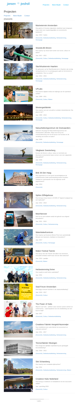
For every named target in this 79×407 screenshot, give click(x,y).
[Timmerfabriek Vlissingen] (18, 348)
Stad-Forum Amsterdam (46, 287)
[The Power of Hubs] (18, 309)
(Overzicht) (39, 38)
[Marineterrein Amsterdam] (18, 30)
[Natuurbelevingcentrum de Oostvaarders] (18, 133)
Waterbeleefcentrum (44, 232)
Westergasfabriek (43, 107)
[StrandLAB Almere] (18, 52)
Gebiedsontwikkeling (49, 38)
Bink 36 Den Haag (43, 173)
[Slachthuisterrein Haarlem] (18, 71)
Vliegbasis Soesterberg (45, 150)
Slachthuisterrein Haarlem (47, 66)
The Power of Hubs (44, 304)
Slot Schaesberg (43, 362)
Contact (66, 5)
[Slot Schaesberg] (18, 366)
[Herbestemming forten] (18, 274)
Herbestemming (61, 38)
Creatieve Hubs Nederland (47, 379)
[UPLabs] (18, 93)
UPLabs (39, 89)
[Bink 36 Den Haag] (18, 177)
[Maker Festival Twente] (18, 255)
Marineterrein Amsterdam (46, 25)
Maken (50, 99)
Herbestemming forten (45, 269)
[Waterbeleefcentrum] (18, 237)
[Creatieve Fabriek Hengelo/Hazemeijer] (18, 329)
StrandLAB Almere (43, 48)
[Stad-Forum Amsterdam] (18, 291)
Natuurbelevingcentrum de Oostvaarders (53, 128)
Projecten (46, 5)
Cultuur (45, 58)
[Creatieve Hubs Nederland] (18, 383)
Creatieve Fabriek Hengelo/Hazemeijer (52, 324)
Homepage (39, 40)
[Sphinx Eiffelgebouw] (18, 200)
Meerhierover (41, 214)
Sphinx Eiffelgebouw (44, 195)
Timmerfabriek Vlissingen (46, 343)
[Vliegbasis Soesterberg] (18, 155)
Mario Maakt (56, 5)
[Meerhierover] (18, 218)
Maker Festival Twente (45, 251)
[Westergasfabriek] (18, 112)
